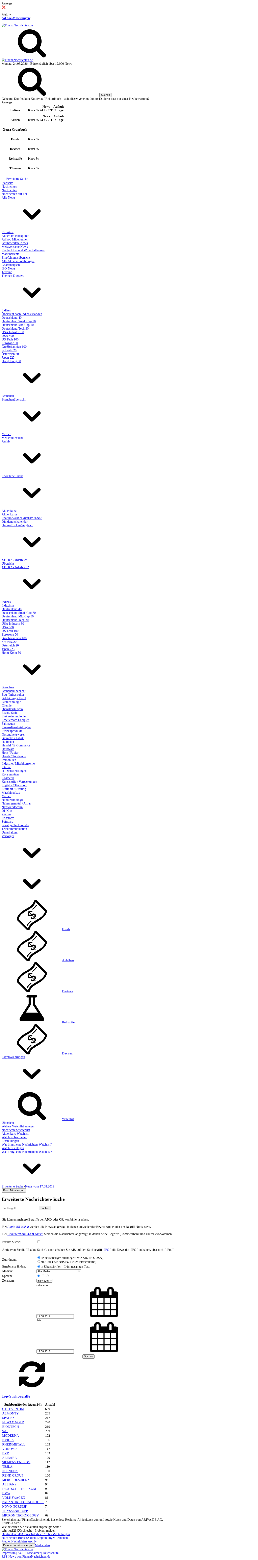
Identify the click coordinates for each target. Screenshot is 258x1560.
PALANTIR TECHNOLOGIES (23, 1502)
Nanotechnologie (12, 799)
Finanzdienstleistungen (16, 727)
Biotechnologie (11, 702)
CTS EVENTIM (13, 1409)
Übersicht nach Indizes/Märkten (22, 314)
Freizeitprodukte (12, 731)
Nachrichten (9, 186)
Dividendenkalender (14, 521)
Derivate (67, 991)
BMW (6, 1493)
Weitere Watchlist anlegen (18, 1126)
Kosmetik (8, 778)
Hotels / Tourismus (14, 756)
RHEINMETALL (13, 1444)
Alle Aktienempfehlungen (18, 261)
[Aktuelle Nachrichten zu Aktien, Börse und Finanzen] (17, 25)
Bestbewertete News (15, 243)
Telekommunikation (14, 828)
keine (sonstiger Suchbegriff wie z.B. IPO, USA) (72, 1257)
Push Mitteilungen (13, 1190)
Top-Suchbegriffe (16, 1396)
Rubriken (8, 232)
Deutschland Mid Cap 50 (18, 325)
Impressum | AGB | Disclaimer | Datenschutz (30, 1553)
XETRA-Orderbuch (14, 560)
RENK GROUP (12, 1475)
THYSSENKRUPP (15, 1511)
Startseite (7, 183)
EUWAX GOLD (13, 1422)
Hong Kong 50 (11, 361)
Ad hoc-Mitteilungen (16, 18)
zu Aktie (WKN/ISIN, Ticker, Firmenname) (68, 1261)
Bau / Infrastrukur (13, 694)
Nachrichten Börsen (14, 1537)
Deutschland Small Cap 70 (19, 321)
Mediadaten (42, 1545)
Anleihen (68, 960)
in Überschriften (51, 1266)
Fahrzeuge (8, 723)
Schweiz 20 (9, 350)
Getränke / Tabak (13, 738)
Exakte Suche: (11, 1242)
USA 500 (8, 335)
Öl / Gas (7, 810)
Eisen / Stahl (10, 712)
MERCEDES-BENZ (15, 1480)
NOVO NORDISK (14, 1506)
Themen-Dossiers (13, 275)
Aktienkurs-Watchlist (15, 1133)
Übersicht (8, 563)
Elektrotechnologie (14, 716)
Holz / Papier (10, 752)
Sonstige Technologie (15, 825)
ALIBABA (9, 1457)
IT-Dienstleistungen (14, 770)
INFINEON (10, 1471)
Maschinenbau (11, 792)
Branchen (8, 396)
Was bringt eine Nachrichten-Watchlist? (27, 1144)
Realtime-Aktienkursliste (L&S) (22, 518)
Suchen (45, 1208)
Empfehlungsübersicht (16, 257)
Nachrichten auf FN (14, 194)
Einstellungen (10, 1141)
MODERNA (10, 1435)
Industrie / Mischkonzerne (18, 763)
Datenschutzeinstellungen (18, 1545)
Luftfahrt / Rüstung (14, 789)
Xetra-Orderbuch (32, 1534)
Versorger (8, 836)
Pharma (6, 814)
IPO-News (8, 268)
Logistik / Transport (14, 785)
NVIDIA (8, 1440)
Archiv (6, 441)
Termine (7, 272)
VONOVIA (10, 1449)
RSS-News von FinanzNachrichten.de (26, 1556)
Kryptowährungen (13, 1057)
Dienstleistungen (12, 709)
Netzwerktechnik (12, 807)
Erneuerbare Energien (15, 720)
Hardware (8, 749)
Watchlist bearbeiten (14, 1137)
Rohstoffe (8, 818)
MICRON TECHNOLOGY (20, 1515)
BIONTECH (10, 1426)
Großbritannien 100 (14, 346)
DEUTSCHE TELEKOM (19, 1488)
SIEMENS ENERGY (16, 1462)
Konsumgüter (10, 774)
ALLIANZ (9, 1484)
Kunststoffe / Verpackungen (19, 781)
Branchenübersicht (13, 399)
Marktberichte (10, 254)
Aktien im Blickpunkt (15, 235)
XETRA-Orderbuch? (15, 567)
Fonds (66, 929)
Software (7, 821)
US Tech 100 (10, 339)
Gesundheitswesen (13, 734)
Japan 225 (8, 357)
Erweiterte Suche (17, 178)
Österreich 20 (10, 354)
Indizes (6, 310)
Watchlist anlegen (13, 1148)
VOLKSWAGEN (13, 1497)
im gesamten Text (78, 1266)
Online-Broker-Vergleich (17, 525)
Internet (6, 767)
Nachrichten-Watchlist (16, 1130)
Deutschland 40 (12, 317)
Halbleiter (8, 741)
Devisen (67, 1053)
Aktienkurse (9, 510)
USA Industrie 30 (13, 332)
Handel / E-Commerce (16, 745)
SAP (5, 1431)
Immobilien (9, 760)
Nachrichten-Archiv (24, 1541)
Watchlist (68, 1119)
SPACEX (8, 1418)
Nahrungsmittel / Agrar (16, 803)
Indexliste (8, 605)
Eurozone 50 (10, 343)
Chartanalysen (11, 264)
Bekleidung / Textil (14, 698)
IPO (106, 1249)
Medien (6, 434)
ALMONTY (10, 1413)
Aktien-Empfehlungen (41, 1537)
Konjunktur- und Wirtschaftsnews (23, 250)
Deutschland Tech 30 (15, 328)
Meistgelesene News (15, 246)
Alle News (8, 197)
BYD (5, 1453)
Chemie (6, 705)
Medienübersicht (12, 437)
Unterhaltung (10, 832)
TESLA (7, 1466)
